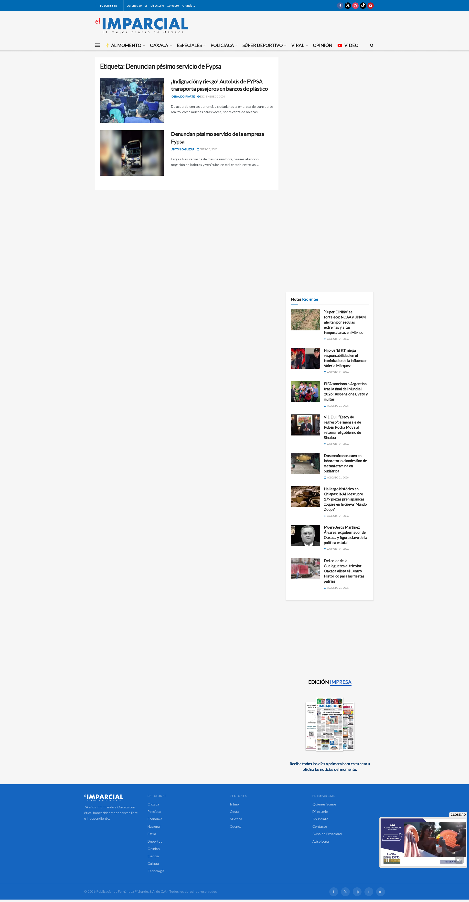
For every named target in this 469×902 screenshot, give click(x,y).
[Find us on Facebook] (340, 5)
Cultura (153, 863)
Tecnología (156, 871)
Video (351, 45)
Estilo (152, 834)
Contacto (173, 5)
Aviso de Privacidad (327, 834)
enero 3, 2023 (208, 149)
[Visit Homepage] (141, 25)
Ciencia (153, 856)
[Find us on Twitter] (348, 5)
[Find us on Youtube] (370, 5)
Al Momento (126, 45)
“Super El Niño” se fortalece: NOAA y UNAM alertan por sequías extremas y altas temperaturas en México (345, 322)
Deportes (155, 841)
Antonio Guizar (182, 149)
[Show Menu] (97, 45)
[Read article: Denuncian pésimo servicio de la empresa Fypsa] (132, 153)
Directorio (157, 5)
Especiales (189, 45)
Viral (297, 45)
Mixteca (236, 819)
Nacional (154, 826)
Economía (155, 819)
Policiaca (222, 45)
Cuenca (236, 826)
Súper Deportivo (263, 45)
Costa (234, 811)
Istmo (234, 804)
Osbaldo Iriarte (183, 96)
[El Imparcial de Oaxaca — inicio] (111, 797)
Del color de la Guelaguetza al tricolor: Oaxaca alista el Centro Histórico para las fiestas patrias (344, 570)
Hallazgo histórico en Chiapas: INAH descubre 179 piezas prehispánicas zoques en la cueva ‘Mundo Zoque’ (345, 499)
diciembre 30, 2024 (212, 96)
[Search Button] (372, 45)
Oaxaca (159, 45)
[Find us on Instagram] (355, 5)
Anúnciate (188, 5)
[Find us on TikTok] (363, 5)
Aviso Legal (321, 841)
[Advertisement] (330, 91)
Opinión (322, 45)
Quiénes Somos (137, 5)
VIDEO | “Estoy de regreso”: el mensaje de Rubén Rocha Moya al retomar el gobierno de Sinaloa (342, 427)
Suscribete (108, 5)
